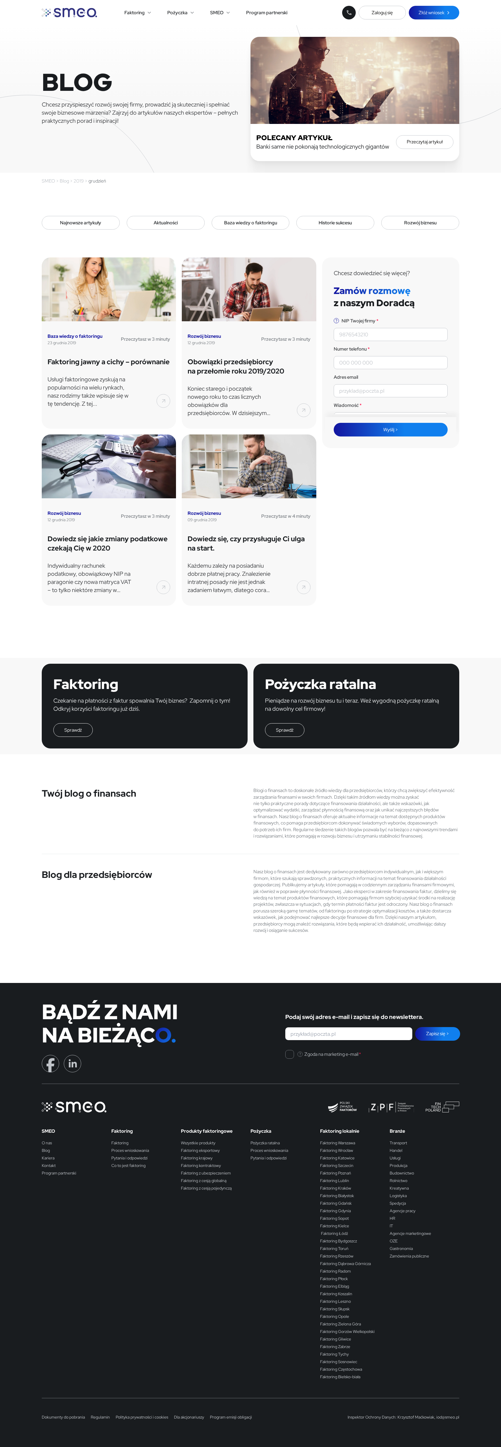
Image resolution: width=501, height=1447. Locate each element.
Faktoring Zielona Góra (340, 1324)
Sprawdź (73, 730)
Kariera (48, 1158)
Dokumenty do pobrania (63, 1417)
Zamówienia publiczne (409, 1256)
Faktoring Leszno (335, 1301)
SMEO (217, 13)
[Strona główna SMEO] (69, 12)
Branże (397, 1131)
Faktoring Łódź (334, 1233)
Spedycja (398, 1203)
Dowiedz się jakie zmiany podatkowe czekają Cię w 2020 (108, 543)
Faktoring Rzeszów (336, 1256)
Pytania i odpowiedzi (129, 1158)
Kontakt (49, 1165)
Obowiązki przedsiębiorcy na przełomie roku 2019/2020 (236, 366)
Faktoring (134, 13)
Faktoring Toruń (334, 1248)
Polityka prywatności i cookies (142, 1417)
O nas (47, 1142)
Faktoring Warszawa (337, 1142)
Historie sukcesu (335, 223)
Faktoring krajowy (197, 1158)
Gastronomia (401, 1248)
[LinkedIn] (72, 1063)
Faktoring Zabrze (335, 1346)
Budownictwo (402, 1173)
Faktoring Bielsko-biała (340, 1376)
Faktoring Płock (334, 1278)
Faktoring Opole (334, 1316)
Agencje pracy (402, 1210)
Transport (398, 1142)
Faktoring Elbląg (334, 1286)
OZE (394, 1241)
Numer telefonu (352, 349)
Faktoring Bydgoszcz (338, 1241)
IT (391, 1225)
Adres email (346, 377)
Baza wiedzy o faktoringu (250, 223)
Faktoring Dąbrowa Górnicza (345, 1263)
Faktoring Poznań (335, 1173)
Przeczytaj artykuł (425, 142)
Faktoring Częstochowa (341, 1369)
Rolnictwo (398, 1180)
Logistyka (398, 1195)
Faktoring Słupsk (335, 1308)
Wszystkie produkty (198, 1142)
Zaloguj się (382, 13)
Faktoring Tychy (334, 1354)
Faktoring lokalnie (339, 1131)
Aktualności (166, 223)
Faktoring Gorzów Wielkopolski (347, 1331)
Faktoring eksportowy (200, 1150)
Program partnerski (266, 13)
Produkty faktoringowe (207, 1131)
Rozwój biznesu (420, 223)
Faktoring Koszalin (336, 1293)
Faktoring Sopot (334, 1218)
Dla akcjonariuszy (189, 1417)
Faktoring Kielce (334, 1225)
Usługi (395, 1158)
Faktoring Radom (335, 1271)
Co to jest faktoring (128, 1165)
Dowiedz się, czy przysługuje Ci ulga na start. (246, 543)
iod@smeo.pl (447, 1417)
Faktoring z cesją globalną (203, 1180)
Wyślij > (390, 430)
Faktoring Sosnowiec (338, 1361)
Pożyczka (177, 13)
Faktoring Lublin (334, 1180)
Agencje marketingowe (410, 1233)
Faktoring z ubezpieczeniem (206, 1173)
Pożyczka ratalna (265, 1142)
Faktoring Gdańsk (336, 1203)
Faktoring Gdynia (335, 1210)
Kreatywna (399, 1188)
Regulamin (100, 1417)
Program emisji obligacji (231, 1417)
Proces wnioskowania (130, 1150)
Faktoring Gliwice (335, 1339)
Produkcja (398, 1165)
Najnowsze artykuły (80, 223)
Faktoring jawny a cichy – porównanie (109, 361)
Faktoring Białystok (337, 1195)
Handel (396, 1150)
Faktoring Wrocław (336, 1150)
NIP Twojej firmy (359, 321)
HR (392, 1218)
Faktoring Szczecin (336, 1165)
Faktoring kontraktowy (201, 1165)
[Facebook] (50, 1063)
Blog (46, 1150)
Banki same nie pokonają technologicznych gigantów (322, 146)
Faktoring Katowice (337, 1158)
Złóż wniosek (431, 13)
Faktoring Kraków (335, 1188)
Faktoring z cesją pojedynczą (206, 1188)
